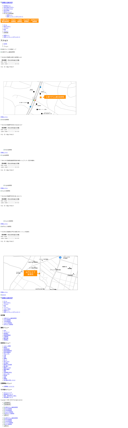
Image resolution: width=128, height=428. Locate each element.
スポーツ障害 (7, 346)
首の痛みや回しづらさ (9, 380)
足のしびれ (6, 374)
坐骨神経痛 (6, 349)
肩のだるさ (6, 361)
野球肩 (5, 375)
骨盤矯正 (6, 339)
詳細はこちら (4, 117)
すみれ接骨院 (7, 319)
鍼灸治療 (6, 338)
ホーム (7, 5)
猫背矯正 (6, 333)
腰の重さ (6, 366)
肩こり (5, 360)
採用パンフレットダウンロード (15, 16)
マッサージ (6, 332)
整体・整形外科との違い (10, 395)
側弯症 (5, 347)
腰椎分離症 (6, 369)
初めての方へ (9, 7)
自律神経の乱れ (8, 372)
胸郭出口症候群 (8, 364)
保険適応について (8, 394)
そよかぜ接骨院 (8, 322)
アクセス (8, 8)
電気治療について (8, 397)
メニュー (8, 12)
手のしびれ (6, 353)
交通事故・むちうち (9, 386)
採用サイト (9, 15)
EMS (5, 330)
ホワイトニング (8, 392)
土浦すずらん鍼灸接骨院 (10, 318)
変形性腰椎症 (7, 352)
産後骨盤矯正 (7, 335)
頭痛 (5, 377)
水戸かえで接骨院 (8, 324)
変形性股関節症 (8, 350)
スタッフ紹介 (7, 309)
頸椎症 (5, 378)
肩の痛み (6, 363)
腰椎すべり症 (7, 367)
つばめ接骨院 (7, 321)
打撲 (5, 355)
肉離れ (5, 358)
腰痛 (5, 370)
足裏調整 (6, 336)
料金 (6, 10)
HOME (5, 43)
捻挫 (5, 356)
